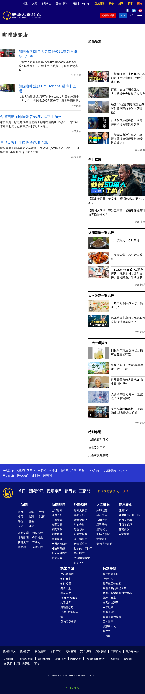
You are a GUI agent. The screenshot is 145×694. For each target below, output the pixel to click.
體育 (42, 516)
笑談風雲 (101, 515)
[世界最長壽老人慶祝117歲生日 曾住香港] (98, 387)
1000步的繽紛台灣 (70, 614)
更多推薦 (139, 221)
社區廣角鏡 (58, 548)
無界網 (8, 663)
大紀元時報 (44, 658)
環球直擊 (57, 515)
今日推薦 (94, 159)
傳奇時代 (108, 578)
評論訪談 (81, 504)
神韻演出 (23, 547)
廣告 (111, 3)
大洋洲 (53, 470)
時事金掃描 (80, 519)
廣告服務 (100, 651)
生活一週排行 (97, 343)
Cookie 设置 (72, 688)
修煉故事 (108, 631)
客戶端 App (132, 651)
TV (123, 15)
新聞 (24, 504)
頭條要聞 (23, 532)
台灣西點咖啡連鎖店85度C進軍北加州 (31, 117)
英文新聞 (99, 3)
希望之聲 (75, 658)
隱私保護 (55, 651)
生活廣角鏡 (67, 573)
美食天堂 (65, 588)
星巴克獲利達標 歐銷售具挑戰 (24, 142)
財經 (31, 521)
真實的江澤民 (111, 602)
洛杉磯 (42, 470)
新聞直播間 (108, 15)
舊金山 (82, 470)
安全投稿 (85, 651)
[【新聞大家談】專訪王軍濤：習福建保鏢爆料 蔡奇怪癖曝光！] (98, 142)
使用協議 (70, 651)
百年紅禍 (108, 607)
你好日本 (65, 578)
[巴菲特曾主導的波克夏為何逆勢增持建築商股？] (98, 325)
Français (9, 475)
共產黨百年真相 (98, 439)
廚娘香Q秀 (66, 607)
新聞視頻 (58, 504)
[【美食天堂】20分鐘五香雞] (98, 262)
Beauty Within (68, 597)
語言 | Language (81, 3)
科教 (31, 526)
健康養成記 (125, 524)
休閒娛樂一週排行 (101, 233)
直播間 (84, 491)
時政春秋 (79, 524)
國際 (20, 511)
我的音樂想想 (68, 621)
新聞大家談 (80, 510)
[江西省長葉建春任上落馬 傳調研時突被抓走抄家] (98, 127)
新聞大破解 (80, 534)
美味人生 (65, 593)
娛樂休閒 (67, 568)
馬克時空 (79, 553)
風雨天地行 (109, 612)
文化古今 (101, 538)
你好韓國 (65, 583)
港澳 (31, 511)
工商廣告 (108, 635)
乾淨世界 (60, 658)
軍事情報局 (80, 538)
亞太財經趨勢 (60, 553)
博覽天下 (23, 542)
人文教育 (103, 504)
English (122, 470)
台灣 (31, 516)
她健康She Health (129, 515)
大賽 (34, 3)
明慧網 (115, 658)
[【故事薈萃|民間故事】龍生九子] (98, 311)
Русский (23, 475)
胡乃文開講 (125, 519)
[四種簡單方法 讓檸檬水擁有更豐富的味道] (98, 358)
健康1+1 (124, 510)
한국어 (47, 475)
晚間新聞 (57, 524)
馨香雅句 (101, 524)
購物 (139, 3)
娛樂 (42, 511)
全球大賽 (37, 547)
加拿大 (31, 470)
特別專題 (94, 432)
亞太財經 (57, 557)
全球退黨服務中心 (96, 658)
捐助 (120, 3)
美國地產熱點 (104, 543)
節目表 (70, 491)
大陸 (20, 526)
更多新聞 (139, 284)
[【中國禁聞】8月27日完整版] (116, 194)
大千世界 (65, 602)
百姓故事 (108, 621)
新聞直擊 (57, 529)
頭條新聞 (94, 41)
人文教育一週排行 (101, 296)
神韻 (25, 3)
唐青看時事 (80, 543)
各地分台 (46, 3)
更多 (36, 663)
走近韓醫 (124, 534)
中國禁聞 (57, 519)
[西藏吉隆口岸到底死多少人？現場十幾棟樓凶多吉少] (98, 97)
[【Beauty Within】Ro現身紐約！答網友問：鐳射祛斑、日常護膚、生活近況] (98, 277)
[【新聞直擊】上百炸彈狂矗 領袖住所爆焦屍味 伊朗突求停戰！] (98, 81)
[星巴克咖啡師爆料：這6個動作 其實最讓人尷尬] (98, 416)
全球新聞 (57, 510)
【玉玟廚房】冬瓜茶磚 (125, 240)
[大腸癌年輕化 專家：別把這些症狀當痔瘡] (98, 402)
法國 (73, 470)
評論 (20, 521)
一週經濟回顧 (60, 543)
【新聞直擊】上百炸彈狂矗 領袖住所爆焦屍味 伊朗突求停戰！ (128, 77)
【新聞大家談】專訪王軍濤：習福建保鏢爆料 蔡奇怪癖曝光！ (127, 138)
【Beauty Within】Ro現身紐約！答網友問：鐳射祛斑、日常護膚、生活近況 (127, 273)
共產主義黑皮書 (98, 455)
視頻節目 (54, 491)
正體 (58, 3)
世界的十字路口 (83, 548)
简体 (65, 3)
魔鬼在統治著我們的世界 (117, 593)
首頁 (21, 491)
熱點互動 (79, 515)
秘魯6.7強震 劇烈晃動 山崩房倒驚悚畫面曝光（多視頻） (128, 108)
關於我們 (25, 651)
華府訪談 (57, 538)
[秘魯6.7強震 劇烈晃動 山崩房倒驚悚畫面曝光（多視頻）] (98, 111)
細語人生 (79, 562)
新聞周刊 (57, 534)
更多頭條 (139, 150)
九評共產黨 (109, 597)
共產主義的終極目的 (114, 588)
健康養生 (125, 504)
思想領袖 (79, 529)
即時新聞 (23, 537)
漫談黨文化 (109, 626)
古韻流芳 (101, 519)
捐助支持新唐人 (108, 491)
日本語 (35, 475)
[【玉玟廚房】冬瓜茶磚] (98, 247)
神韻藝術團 (26, 658)
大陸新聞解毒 (82, 557)
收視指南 (40, 651)
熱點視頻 (37, 532)
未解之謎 (101, 510)
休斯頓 (64, 470)
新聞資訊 (36, 491)
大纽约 (20, 470)
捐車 (130, 3)
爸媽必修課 (103, 534)
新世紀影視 (23, 663)
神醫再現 (124, 529)
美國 (20, 516)
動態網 (128, 658)
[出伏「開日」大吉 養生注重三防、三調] (98, 372)
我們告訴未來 (96, 447)
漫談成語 (101, 529)
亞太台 (94, 470)
